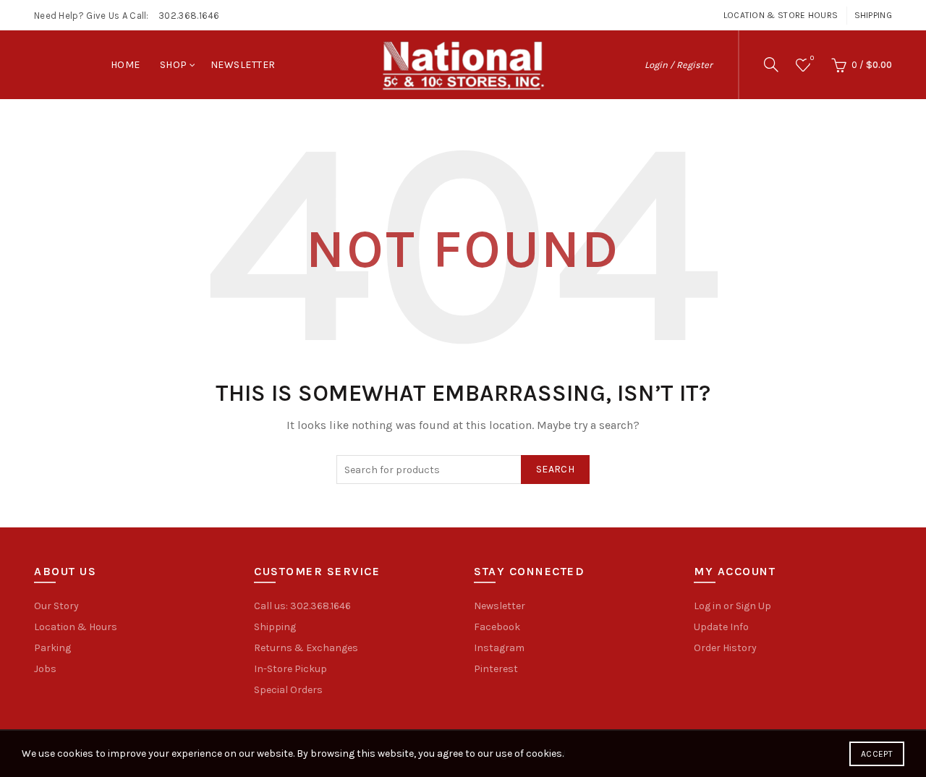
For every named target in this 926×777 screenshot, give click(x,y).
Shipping (873, 15)
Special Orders (288, 690)
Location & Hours (75, 627)
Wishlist (812, 58)
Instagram (499, 648)
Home (125, 65)
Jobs (45, 669)
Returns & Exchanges (306, 648)
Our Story (56, 606)
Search (555, 469)
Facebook (497, 627)
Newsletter (243, 65)
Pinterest (496, 669)
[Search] (771, 64)
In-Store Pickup (290, 669)
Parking (52, 648)
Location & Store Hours (780, 15)
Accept (877, 754)
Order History (725, 648)
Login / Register (679, 64)
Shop (173, 65)
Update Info (721, 627)
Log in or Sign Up (732, 606)
